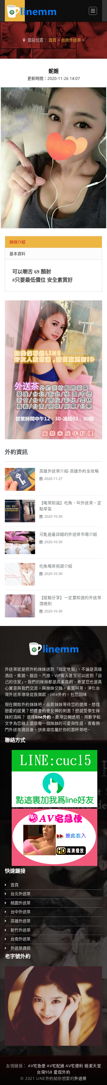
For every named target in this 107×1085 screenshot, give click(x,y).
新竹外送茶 (21, 930)
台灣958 (45, 1072)
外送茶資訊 (21, 948)
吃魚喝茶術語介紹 (55, 566)
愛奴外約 (62, 1072)
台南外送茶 (71, 40)
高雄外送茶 (21, 920)
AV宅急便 (37, 1065)
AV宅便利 (74, 1065)
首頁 (52, 40)
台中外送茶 (21, 911)
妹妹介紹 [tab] (17, 242)
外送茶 (80, 1078)
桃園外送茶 (21, 902)
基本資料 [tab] (17, 253)
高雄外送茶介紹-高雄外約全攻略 (69, 471)
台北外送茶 (21, 893)
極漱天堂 (92, 1065)
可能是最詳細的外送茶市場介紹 (68, 534)
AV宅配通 (55, 1065)
